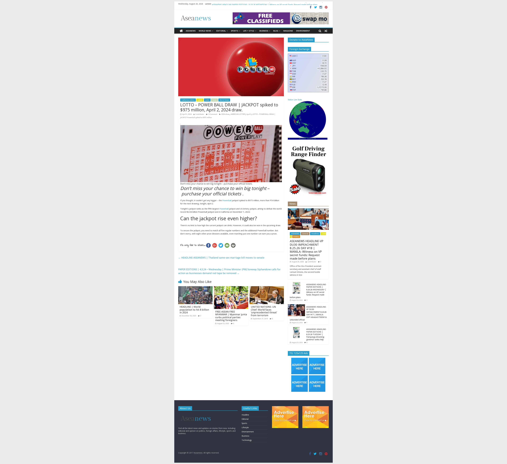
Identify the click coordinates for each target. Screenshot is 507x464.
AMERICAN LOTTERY (238, 114)
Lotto (207, 100)
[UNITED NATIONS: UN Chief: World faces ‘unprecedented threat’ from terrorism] (267, 287)
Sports (234, 31)
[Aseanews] (181, 31)
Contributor (199, 114)
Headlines (315, 234)
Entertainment (248, 431)
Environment (303, 31)
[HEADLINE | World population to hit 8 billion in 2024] (195, 287)
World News (205, 31)
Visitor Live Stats (295, 99)
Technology (247, 440)
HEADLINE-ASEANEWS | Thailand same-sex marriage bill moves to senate (221, 257)
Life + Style (248, 31)
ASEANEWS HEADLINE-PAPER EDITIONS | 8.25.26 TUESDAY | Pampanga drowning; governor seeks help (316, 334)
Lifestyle (245, 427)
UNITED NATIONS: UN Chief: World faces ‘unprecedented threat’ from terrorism (264, 311)
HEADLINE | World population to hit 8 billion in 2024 (194, 309)
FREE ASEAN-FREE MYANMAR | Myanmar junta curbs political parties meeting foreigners (231, 316)
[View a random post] (326, 31)
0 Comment (212, 114)
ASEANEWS (191, 31)
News (214, 100)
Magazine (288, 31)
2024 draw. (225, 114)
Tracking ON (311, 139)
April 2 (249, 114)
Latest (200, 100)
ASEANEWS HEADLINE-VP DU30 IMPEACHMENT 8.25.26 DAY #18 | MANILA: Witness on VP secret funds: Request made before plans (306, 249)
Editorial (221, 31)
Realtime (302, 139)
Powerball (226, 200)
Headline (245, 415)
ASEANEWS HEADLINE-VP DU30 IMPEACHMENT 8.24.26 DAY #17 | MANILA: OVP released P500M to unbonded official (308, 313)
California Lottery (188, 100)
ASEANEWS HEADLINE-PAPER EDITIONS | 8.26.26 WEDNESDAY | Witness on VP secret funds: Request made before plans (308, 291)
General (305, 234)
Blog (275, 31)
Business (263, 31)
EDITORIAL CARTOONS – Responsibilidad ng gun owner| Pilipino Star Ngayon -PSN (248, 2)
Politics (296, 236)
